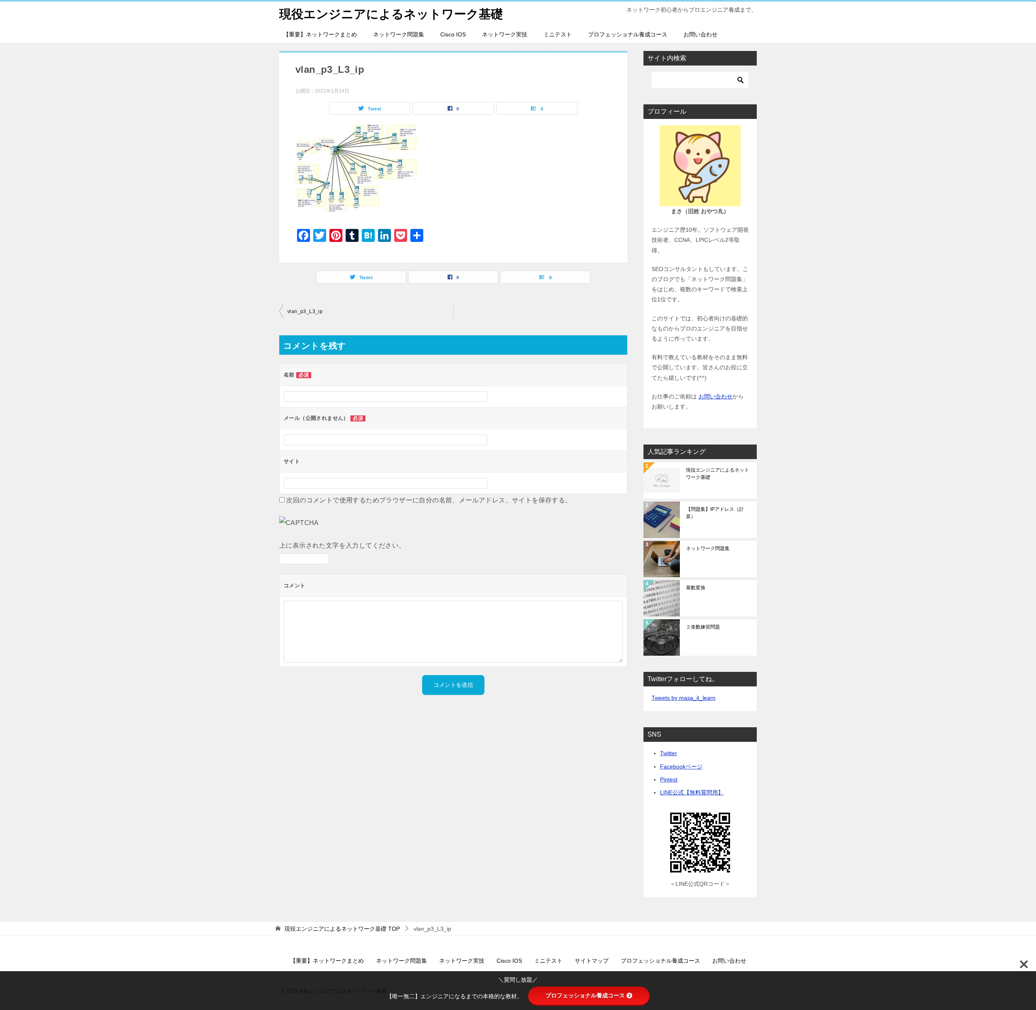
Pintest (668, 779)
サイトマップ (592, 960)
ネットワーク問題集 (398, 34)
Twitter (668, 753)
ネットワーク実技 (504, 34)
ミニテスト (557, 34)
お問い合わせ (701, 34)
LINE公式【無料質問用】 (692, 792)
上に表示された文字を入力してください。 (342, 545)
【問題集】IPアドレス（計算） (715, 512)
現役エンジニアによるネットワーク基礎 (391, 14)
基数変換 (695, 588)
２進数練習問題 (703, 627)
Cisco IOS (453, 34)
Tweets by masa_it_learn (683, 698)
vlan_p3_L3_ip (305, 311)
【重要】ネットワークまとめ (320, 34)
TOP (342, 928)
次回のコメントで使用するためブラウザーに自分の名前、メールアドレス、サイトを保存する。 (428, 500)
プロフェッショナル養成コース (627, 34)
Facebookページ (681, 766)
